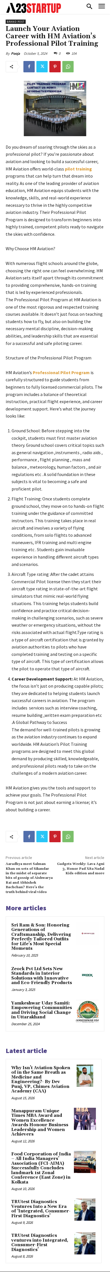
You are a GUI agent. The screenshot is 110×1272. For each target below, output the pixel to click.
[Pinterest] (55, 66)
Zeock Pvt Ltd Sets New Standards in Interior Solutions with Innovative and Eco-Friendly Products (41, 976)
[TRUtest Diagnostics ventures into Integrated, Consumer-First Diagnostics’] (85, 1243)
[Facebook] (29, 66)
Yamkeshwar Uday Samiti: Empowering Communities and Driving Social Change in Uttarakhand (41, 1010)
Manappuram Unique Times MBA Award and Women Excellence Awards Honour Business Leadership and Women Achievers (39, 1122)
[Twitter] (42, 66)
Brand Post (16, 22)
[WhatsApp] (68, 66)
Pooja (15, 53)
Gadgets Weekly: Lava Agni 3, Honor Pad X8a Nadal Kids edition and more (80, 868)
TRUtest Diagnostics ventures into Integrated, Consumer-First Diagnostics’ (39, 1242)
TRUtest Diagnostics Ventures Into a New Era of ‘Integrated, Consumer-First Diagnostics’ (41, 1209)
